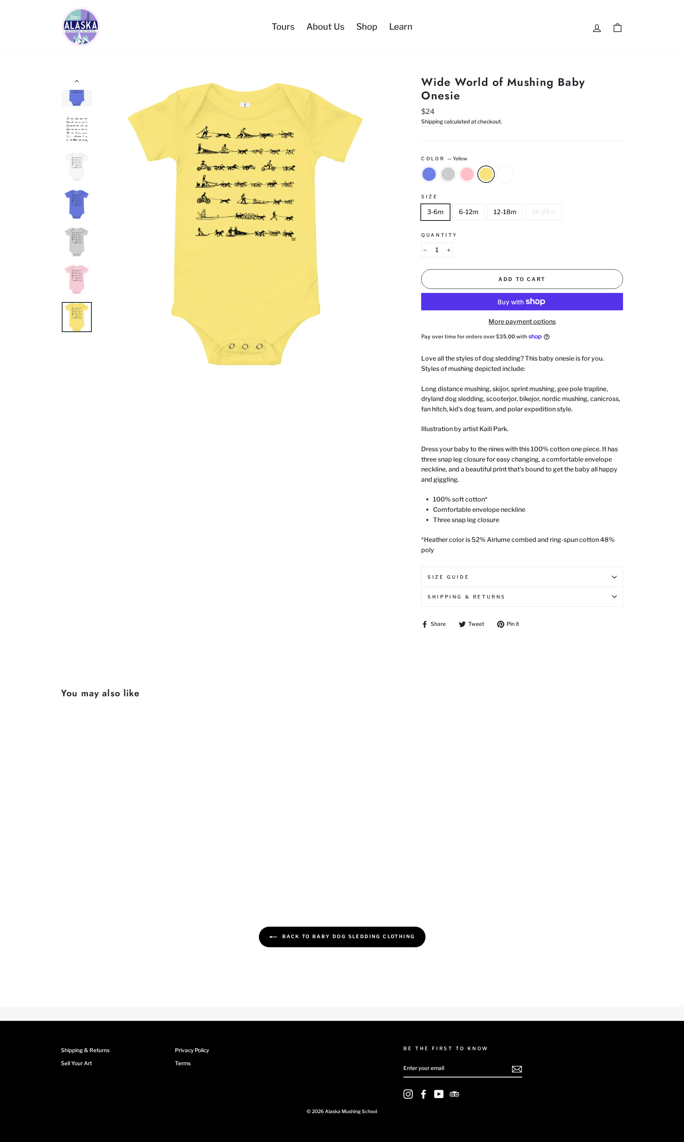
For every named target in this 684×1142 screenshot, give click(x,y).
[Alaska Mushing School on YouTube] (439, 1094)
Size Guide (448, 577)
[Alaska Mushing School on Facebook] (423, 1094)
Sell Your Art (76, 1063)
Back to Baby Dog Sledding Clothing (347, 936)
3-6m (435, 212)
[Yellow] (98, 860)
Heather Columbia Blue (429, 174)
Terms (183, 1063)
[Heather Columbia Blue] (66, 860)
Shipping (432, 121)
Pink (467, 174)
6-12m (469, 212)
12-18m (505, 212)
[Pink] (87, 860)
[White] (109, 860)
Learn (400, 26)
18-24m (544, 212)
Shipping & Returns (467, 597)
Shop (366, 26)
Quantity (439, 235)
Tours (283, 26)
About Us (325, 26)
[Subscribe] (517, 1069)
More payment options (522, 321)
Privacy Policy (192, 1050)
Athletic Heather (448, 174)
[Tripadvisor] (454, 1094)
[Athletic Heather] (77, 860)
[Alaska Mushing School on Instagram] (408, 1094)
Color (444, 159)
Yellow (486, 174)
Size (429, 197)
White (505, 174)
